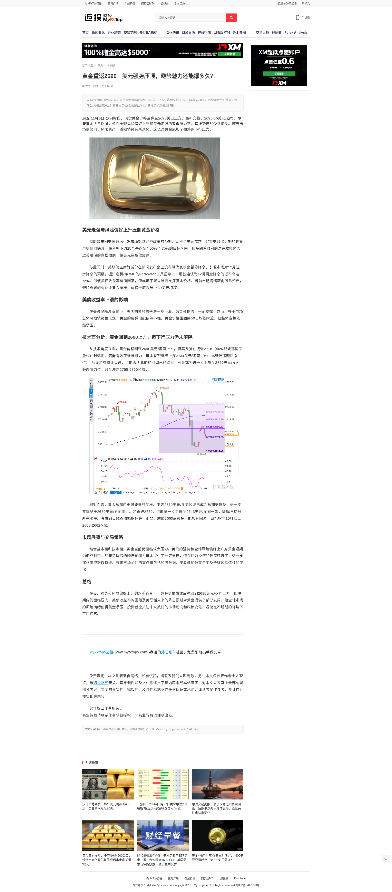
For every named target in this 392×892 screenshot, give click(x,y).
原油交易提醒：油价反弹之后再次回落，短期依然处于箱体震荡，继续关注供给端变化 (216, 808)
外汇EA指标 (148, 32)
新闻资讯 (98, 32)
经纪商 (165, 3)
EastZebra (181, 3)
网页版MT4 (148, 3)
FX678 (86, 86)
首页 (85, 32)
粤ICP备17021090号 (247, 885)
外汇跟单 (168, 652)
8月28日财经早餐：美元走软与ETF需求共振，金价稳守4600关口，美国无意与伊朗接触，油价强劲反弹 (162, 860)
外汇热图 (239, 32)
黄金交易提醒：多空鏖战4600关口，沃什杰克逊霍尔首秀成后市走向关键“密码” (107, 860)
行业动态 (114, 32)
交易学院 (130, 32)
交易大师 (262, 32)
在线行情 (130, 3)
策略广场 (113, 3)
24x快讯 (173, 32)
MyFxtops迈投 (101, 652)
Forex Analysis (295, 32)
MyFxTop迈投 (93, 3)
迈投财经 (101, 683)
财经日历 (188, 32)
